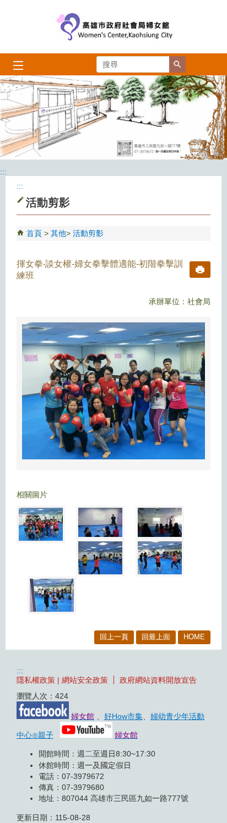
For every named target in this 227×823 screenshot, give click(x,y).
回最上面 (156, 637)
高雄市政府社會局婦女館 (113, 26)
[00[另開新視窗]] (113, 390)
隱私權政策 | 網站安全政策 (62, 680)
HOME (194, 637)
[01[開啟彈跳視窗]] (100, 522)
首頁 (34, 233)
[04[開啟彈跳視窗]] (160, 558)
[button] (177, 64)
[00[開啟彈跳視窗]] (41, 524)
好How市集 (123, 716)
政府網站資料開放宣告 (158, 680)
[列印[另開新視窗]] (200, 269)
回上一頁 (114, 637)
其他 (58, 233)
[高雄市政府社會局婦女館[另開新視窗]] (113, 117)
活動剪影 (88, 233)
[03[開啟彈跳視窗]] (100, 558)
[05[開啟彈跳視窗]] (52, 595)
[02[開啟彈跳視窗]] (160, 522)
